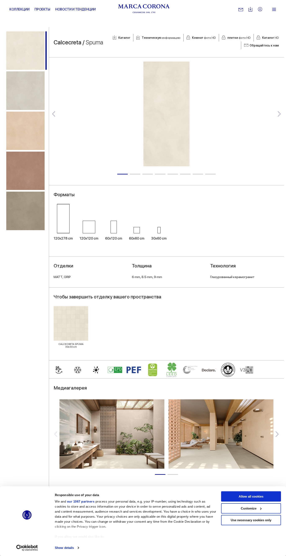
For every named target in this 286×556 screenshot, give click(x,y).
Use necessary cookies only (251, 520)
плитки (239, 37)
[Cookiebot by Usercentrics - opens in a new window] (27, 548)
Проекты (42, 9)
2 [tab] (172, 474)
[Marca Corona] (144, 9)
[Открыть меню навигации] (274, 9)
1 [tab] (160, 474)
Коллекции (19, 9)
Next (279, 113)
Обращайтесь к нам (264, 45)
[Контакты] (241, 9)
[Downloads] (250, 9)
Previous (53, 113)
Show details (64, 548)
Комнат (204, 37)
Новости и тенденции (75, 9)
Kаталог (124, 37)
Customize (248, 508)
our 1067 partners (81, 501)
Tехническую (161, 37)
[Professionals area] (260, 9)
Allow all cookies (251, 496)
